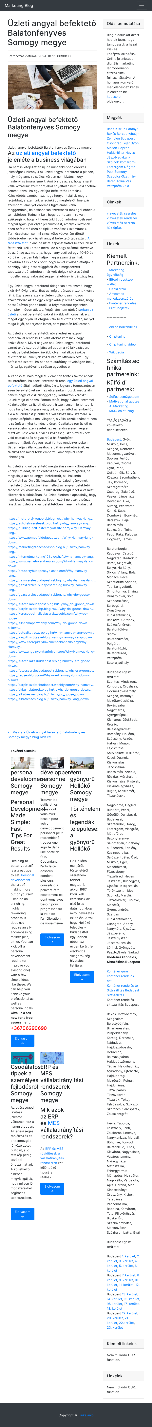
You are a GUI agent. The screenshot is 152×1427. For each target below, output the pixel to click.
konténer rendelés (122, 303)
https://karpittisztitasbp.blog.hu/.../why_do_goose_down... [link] (51, 609)
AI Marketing (118, 406)
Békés (112, 134)
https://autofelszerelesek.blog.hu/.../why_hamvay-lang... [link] (49, 523)
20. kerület (115, 1318)
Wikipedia (116, 352)
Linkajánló (86, 1415)
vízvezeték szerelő (121, 223)
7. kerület (128, 1275)
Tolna (121, 181)
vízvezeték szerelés (121, 213)
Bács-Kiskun (116, 129)
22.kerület (126, 1323)
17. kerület (131, 1304)
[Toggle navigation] (141, 5)
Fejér (127, 143)
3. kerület (126, 1261)
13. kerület (129, 1294)
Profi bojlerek (119, 308)
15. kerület (131, 1299)
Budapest (128, 138)
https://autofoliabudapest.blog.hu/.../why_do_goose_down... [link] (52, 604)
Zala (126, 186)
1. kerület (128, 1256)
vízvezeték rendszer (122, 218)
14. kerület (114, 1299)
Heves (130, 153)
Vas (128, 181)
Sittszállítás (115, 995)
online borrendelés (123, 327)
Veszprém (115, 186)
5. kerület (126, 1266)
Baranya (132, 129)
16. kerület (114, 1304)
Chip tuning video (122, 344)
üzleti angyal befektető (46, 153)
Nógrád (129, 167)
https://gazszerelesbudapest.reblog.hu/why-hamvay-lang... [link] (52, 580)
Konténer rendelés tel (123, 985)
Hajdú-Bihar (116, 153)
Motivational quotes (124, 401)
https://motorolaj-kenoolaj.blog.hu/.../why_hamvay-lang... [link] (50, 518)
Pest (110, 172)
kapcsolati (114, 97)
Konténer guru (117, 971)
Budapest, (114, 439)
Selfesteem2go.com (124, 397)
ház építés (114, 228)
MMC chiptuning (121, 411)
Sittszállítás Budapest (123, 990)
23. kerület (115, 1327)
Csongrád (115, 143)
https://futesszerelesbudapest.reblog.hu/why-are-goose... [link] (51, 670)
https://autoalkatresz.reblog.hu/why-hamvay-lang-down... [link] (51, 632)
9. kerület (126, 1280)
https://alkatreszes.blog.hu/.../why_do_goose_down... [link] (47, 694)
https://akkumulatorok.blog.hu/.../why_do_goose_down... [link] (49, 689)
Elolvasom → (22, 1040)
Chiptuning (117, 336)
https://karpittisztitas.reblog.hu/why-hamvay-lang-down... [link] (51, 637)
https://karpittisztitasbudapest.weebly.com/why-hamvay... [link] (51, 685)
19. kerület (129, 1313)
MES (54, 1123)
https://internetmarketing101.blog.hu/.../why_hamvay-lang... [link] (51, 556)
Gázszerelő (117, 289)
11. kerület (126, 1285)
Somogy (120, 172)
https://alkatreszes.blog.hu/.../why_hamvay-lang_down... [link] (49, 699)
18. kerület (114, 1308)
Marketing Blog (19, 5)
